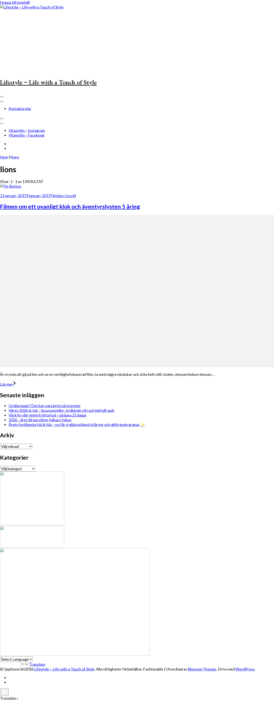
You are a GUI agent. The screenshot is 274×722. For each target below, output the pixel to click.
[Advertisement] (137, 42)
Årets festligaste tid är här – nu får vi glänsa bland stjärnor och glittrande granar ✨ (77, 424)
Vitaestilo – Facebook (27, 135)
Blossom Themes (202, 669)
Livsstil (70, 195)
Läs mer (6, 384)
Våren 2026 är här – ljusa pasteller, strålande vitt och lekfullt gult (61, 410)
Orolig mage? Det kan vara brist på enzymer (45, 405)
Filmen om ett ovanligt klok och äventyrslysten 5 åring (70, 206)
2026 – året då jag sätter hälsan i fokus (40, 419)
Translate (37, 664)
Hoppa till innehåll (15, 2)
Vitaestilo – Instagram (27, 130)
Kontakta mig (20, 108)
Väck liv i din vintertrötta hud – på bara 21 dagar (48, 415)
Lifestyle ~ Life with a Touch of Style (48, 82)
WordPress (245, 669)
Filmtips (57, 195)
